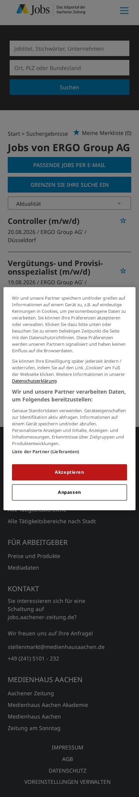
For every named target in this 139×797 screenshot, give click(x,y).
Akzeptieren (69, 472)
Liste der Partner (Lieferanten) (46, 451)
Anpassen (69, 492)
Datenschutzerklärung (34, 381)
